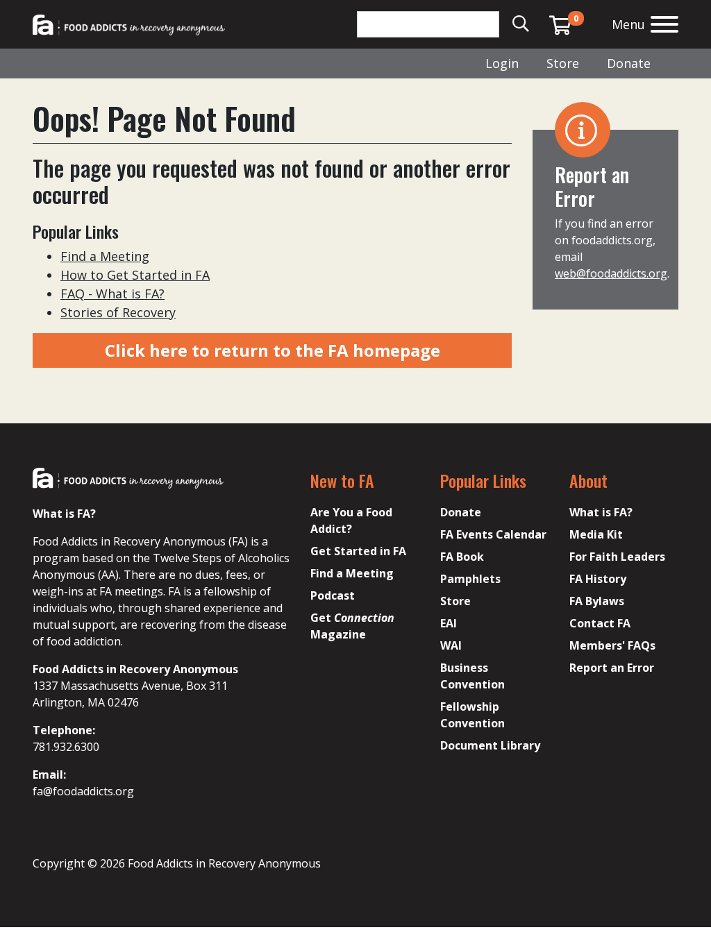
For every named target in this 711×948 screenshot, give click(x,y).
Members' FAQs (612, 645)
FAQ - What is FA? (112, 293)
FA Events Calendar (493, 534)
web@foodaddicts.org (611, 273)
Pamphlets (470, 578)
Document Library (490, 745)
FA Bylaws (596, 601)
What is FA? (601, 512)
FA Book (462, 556)
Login (502, 63)
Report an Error (611, 667)
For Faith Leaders (617, 556)
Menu (628, 24)
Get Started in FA (358, 551)
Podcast (332, 595)
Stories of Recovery (118, 312)
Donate (629, 63)
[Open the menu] (664, 26)
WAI (451, 645)
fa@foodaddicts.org (83, 791)
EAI (448, 623)
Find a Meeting (104, 256)
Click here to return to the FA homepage (272, 350)
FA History (597, 578)
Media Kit (596, 534)
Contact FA (599, 623)
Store (562, 63)
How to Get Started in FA (135, 274)
